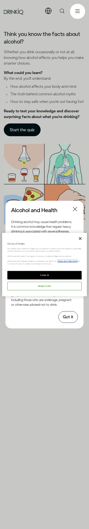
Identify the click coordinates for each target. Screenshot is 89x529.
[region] (44, 264)
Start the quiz (22, 129)
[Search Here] (62, 11)
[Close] (80, 238)
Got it (68, 316)
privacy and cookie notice (67, 261)
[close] (15, 210)
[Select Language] (48, 11)
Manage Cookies (44, 286)
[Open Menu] (77, 11)
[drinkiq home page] (14, 11)
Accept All (44, 275)
